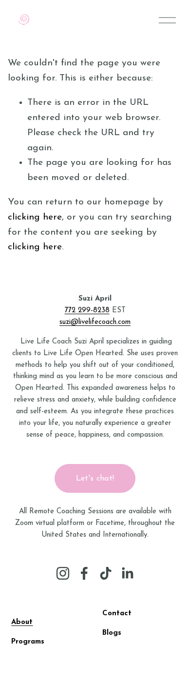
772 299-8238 (87, 310)
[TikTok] (106, 573)
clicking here (35, 217)
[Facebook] (84, 573)
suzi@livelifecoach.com (95, 322)
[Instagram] (63, 573)
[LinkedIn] (127, 573)
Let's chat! (95, 479)
